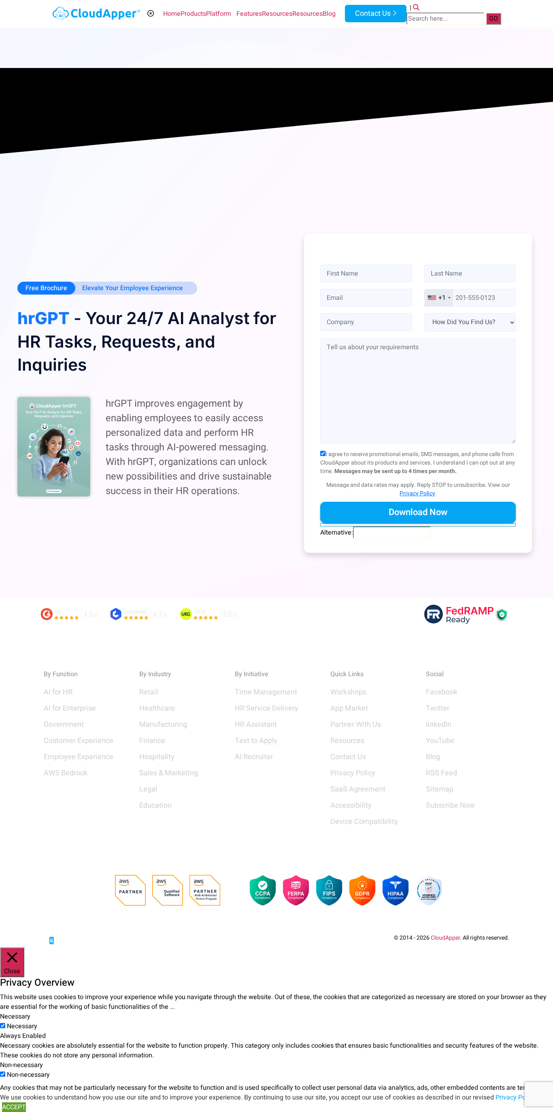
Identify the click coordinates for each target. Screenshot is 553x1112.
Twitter (437, 708)
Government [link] (64, 724)
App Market (349, 708)
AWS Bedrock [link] (65, 773)
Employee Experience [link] (78, 756)
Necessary (22, 1026)
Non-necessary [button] (21, 1065)
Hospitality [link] (156, 756)
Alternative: (336, 532)
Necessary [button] (15, 1016)
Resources (277, 14)
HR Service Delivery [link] (266, 708)
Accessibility (351, 805)
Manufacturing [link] (163, 724)
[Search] (416, 8)
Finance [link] (152, 740)
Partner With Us (355, 724)
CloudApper (445, 938)
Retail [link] (148, 692)
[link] (74, 937)
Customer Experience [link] (78, 740)
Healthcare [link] (157, 708)
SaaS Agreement (357, 789)
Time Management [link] (266, 692)
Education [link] (155, 805)
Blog (329, 14)
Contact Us (372, 13)
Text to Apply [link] (256, 740)
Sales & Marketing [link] (168, 773)
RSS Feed (441, 773)
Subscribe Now (450, 805)
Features (249, 14)
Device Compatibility (364, 821)
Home (172, 14)
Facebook (441, 692)
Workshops (348, 692)
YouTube (440, 740)
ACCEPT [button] (14, 1107)
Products (193, 14)
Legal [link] (148, 789)
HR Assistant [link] (256, 724)
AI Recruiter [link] (254, 756)
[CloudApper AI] (96, 13)
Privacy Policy (417, 493)
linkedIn (438, 724)
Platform (218, 14)
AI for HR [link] (58, 692)
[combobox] (439, 297)
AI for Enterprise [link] (70, 708)
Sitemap (439, 789)
